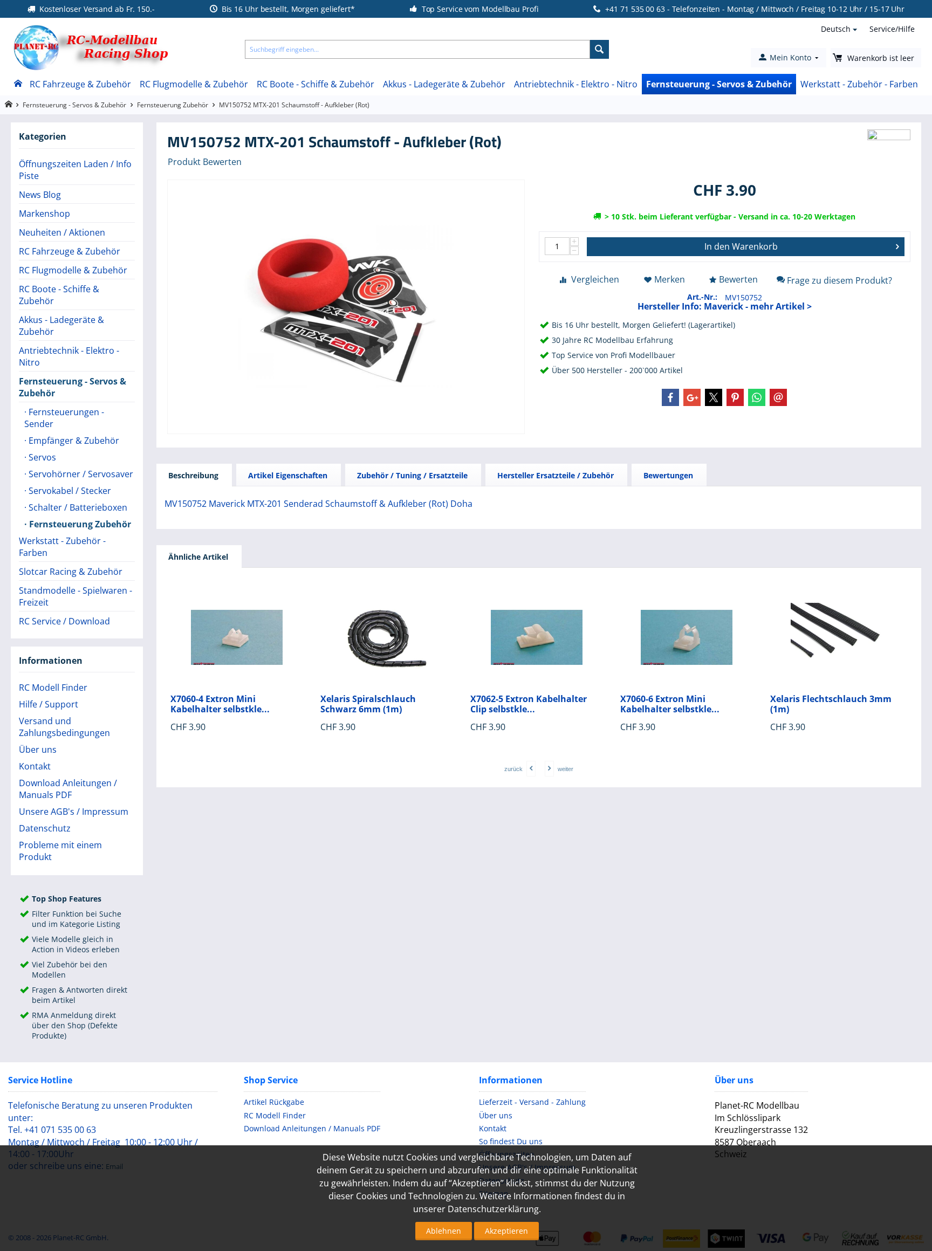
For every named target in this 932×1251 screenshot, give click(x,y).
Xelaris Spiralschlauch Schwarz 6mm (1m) (368, 704)
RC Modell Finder (53, 687)
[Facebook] (670, 397)
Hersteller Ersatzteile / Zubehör (555, 475)
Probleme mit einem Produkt (60, 851)
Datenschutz (45, 828)
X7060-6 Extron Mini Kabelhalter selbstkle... (669, 704)
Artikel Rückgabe (274, 1102)
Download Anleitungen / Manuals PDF (68, 789)
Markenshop (44, 213)
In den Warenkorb (741, 246)
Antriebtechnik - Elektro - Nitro (576, 84)
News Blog (40, 195)
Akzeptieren (506, 1231)
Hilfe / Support (48, 704)
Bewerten (738, 279)
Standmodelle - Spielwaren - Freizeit (75, 596)
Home (17, 84)
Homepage (8, 104)
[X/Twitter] (713, 397)
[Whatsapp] (756, 397)
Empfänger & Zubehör (72, 440)
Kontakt (35, 766)
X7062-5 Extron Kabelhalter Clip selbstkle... (528, 704)
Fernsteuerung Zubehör (172, 104)
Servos (41, 457)
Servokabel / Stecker (68, 491)
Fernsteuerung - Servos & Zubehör (719, 84)
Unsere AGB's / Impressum (73, 811)
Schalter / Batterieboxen (76, 507)
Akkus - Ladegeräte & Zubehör (444, 84)
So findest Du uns (511, 1141)
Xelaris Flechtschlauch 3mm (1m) (831, 704)
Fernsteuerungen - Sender (64, 418)
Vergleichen (595, 279)
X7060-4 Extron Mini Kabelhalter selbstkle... (220, 704)
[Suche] (599, 49)
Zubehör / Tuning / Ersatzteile (412, 475)
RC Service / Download (64, 621)
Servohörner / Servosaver (79, 474)
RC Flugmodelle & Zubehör (194, 84)
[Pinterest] (735, 397)
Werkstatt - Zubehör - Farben (859, 84)
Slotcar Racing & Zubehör (70, 572)
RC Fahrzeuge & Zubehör (80, 84)
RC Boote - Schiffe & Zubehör (315, 84)
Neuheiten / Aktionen (62, 232)
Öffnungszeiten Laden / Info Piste (75, 170)
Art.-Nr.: (702, 297)
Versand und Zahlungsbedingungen (64, 727)
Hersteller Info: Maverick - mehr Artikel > (725, 306)
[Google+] (692, 397)
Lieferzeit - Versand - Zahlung (532, 1102)
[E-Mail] (778, 397)
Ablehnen (443, 1231)
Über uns (38, 749)
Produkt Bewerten (205, 162)
